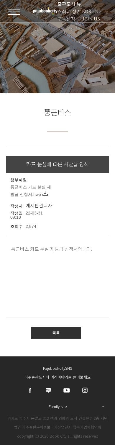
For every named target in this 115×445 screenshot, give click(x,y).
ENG (96, 11)
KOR (86, 11)
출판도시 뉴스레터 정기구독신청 (69, 11)
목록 (56, 332)
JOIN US (91, 18)
